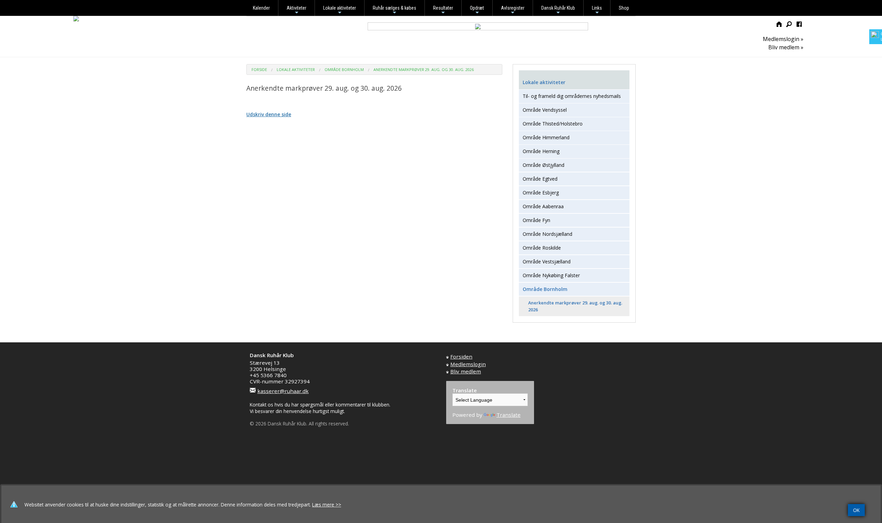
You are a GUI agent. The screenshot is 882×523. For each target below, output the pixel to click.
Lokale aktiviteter (339, 10)
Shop (624, 8)
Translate (508, 414)
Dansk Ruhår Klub (558, 10)
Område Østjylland (543, 165)
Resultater (443, 10)
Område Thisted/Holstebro (553, 123)
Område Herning (541, 151)
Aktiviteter (296, 10)
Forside (259, 69)
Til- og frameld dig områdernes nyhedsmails (572, 96)
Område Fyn (536, 220)
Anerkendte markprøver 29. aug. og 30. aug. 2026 (423, 69)
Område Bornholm (344, 69)
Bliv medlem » (785, 47)
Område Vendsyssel (545, 110)
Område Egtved (540, 178)
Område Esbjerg (541, 192)
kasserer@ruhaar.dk (283, 391)
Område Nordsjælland (547, 234)
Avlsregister (512, 10)
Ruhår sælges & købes (394, 10)
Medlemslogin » (783, 39)
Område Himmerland (546, 137)
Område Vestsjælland (547, 261)
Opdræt (477, 10)
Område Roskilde (542, 247)
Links (597, 10)
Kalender (261, 8)
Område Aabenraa (543, 206)
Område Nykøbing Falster (551, 275)
